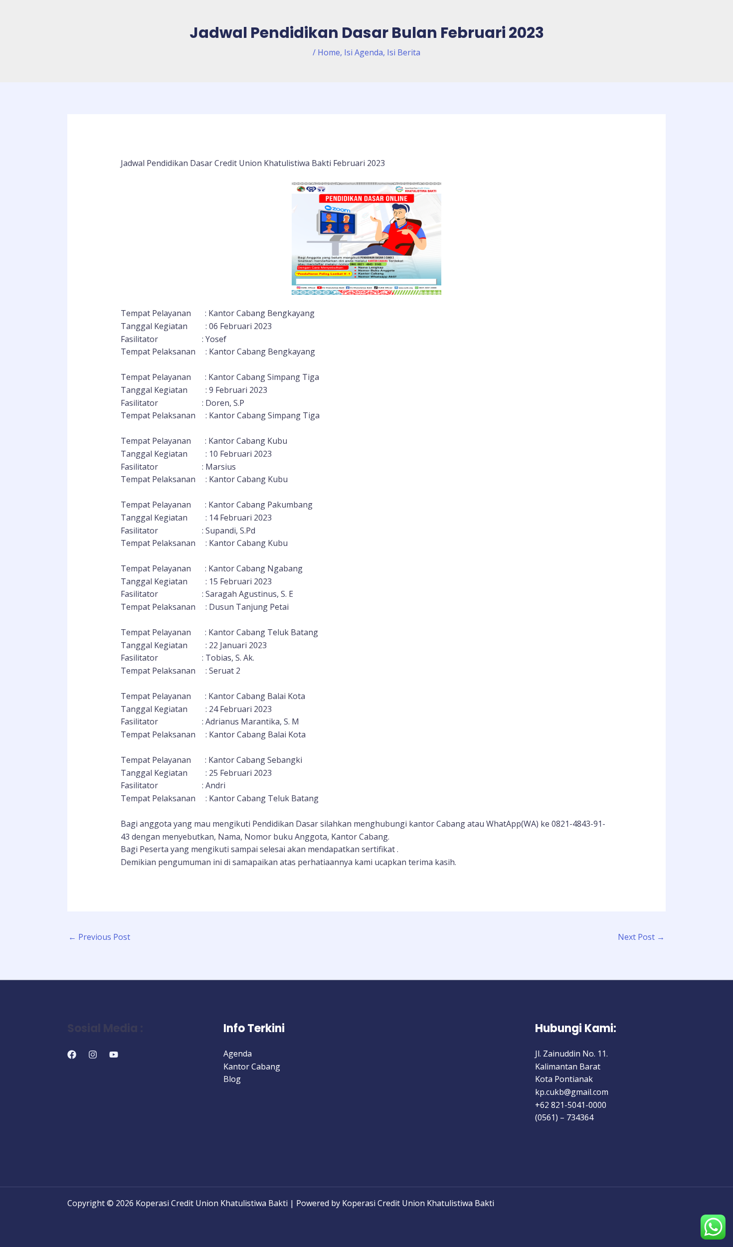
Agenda (237, 1053)
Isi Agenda (363, 52)
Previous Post (99, 936)
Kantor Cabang (251, 1066)
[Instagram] (92, 1054)
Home (329, 52)
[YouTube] (113, 1054)
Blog (232, 1078)
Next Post (641, 936)
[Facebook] (71, 1054)
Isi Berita (403, 52)
